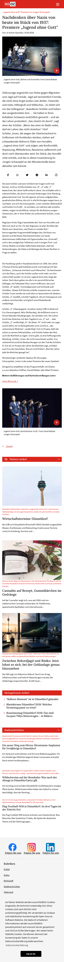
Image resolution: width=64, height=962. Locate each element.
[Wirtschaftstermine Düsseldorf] (32, 486)
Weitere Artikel (18, 459)
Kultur (7, 875)
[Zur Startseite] (9, 4)
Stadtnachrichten (14, 730)
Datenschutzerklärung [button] (17, 945)
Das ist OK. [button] (31, 954)
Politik (7, 869)
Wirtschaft (8, 880)
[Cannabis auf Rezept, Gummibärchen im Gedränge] (32, 560)
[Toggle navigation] (57, 4)
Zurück (9, 446)
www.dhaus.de (9, 381)
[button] (7, 175)
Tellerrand (8, 892)
